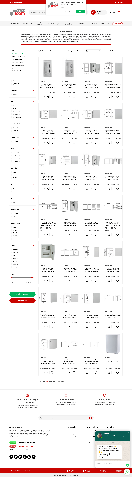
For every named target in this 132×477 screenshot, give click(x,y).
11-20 (15, 230)
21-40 (15, 108)
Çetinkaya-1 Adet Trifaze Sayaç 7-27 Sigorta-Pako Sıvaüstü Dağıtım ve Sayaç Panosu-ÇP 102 (48, 131)
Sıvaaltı (15, 128)
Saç (14, 216)
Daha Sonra (69, 11)
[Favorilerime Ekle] (52, 96)
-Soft (55, 475)
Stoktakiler (43, 50)
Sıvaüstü (16, 131)
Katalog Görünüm (115, 51)
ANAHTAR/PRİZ (72, 434)
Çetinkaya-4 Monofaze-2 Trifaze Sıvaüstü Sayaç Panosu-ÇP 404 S (113, 223)
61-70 (15, 239)
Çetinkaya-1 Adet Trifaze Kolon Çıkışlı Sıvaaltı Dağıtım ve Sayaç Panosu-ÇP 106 (48, 177)
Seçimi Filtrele (22, 294)
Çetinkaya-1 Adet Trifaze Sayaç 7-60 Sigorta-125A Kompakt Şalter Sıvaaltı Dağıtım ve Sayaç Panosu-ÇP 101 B (48, 361)
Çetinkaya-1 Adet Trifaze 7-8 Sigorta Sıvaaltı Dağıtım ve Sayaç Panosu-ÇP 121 (91, 177)
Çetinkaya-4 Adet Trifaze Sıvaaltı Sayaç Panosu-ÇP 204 (70, 269)
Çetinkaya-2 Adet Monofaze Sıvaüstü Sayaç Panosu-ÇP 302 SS (70, 361)
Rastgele (71, 51)
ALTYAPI (51, 24)
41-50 (15, 236)
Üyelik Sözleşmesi (92, 443)
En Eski (78, 51)
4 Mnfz (15, 264)
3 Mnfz (15, 250)
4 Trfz (15, 267)
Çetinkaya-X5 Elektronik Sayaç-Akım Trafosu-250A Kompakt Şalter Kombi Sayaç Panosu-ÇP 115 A (91, 315)
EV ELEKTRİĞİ (40, 24)
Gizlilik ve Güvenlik (92, 452)
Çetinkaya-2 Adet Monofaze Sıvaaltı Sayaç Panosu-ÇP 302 (113, 315)
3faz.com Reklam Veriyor (94, 434)
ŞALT (59, 24)
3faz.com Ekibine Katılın (94, 437)
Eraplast (16, 81)
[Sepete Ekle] (43, 96)
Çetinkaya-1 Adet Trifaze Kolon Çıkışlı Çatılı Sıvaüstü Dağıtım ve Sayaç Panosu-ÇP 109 (91, 85)
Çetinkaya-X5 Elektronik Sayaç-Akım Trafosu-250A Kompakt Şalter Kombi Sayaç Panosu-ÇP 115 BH (113, 85)
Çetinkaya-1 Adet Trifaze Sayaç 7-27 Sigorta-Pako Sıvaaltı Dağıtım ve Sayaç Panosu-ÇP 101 (113, 269)
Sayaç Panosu (17, 53)
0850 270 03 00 (17, 2)
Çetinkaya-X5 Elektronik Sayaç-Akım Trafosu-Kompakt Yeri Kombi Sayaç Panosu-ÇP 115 (48, 315)
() (114, 12)
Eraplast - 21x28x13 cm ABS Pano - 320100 (113, 360)
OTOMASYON (28, 24)
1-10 (14, 227)
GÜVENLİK (80, 24)
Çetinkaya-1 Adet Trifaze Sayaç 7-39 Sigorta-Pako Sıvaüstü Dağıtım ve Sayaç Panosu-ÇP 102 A (91, 131)
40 (14, 189)
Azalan (65, 51)
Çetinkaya (17, 84)
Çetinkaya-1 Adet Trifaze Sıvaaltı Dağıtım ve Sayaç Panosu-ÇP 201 (91, 269)
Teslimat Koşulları (92, 431)
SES (88, 24)
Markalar (117, 24)
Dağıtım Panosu (18, 56)
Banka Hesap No (91, 440)
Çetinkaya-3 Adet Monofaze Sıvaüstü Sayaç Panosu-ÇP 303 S (91, 361)
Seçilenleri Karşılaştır (94, 50)
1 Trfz (15, 255)
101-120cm (17, 117)
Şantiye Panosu (18, 65)
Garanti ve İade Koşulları (94, 449)
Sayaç (15, 94)
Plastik (15, 141)
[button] (128, 433)
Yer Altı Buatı (17, 59)
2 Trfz (15, 261)
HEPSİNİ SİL (22, 300)
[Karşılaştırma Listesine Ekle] (48, 96)
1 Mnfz (15, 252)
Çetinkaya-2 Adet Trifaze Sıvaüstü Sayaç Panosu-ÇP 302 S (69, 131)
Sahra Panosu (17, 62)
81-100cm (16, 161)
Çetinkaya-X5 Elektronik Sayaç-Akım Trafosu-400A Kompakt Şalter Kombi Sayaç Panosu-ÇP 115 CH (113, 131)
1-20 (14, 105)
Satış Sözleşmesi (91, 446)
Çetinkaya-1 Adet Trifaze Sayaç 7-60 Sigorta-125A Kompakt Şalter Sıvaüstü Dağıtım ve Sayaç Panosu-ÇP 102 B (69, 177)
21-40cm (16, 175)
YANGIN (69, 449)
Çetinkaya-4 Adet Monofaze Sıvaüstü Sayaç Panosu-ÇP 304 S (91, 223)
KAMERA (70, 446)
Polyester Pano (18, 71)
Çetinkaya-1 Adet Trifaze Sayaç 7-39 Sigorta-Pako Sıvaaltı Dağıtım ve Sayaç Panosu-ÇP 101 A (69, 315)
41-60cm (16, 111)
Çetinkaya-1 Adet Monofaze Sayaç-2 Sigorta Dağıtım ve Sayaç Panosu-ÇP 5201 (48, 269)
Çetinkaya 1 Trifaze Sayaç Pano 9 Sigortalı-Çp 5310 (69, 85)
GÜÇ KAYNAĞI (68, 24)
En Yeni (52, 51)
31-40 (15, 233)
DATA (102, 24)
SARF (109, 24)
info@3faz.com (118, 2)
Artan (58, 51)
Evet (80, 11)
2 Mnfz (15, 258)
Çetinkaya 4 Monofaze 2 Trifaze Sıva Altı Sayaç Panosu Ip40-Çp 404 (48, 223)
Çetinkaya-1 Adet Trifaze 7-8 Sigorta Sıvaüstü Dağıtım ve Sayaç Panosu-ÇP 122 (70, 223)
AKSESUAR (70, 461)
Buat (14, 68)
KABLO (69, 455)
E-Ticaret (60, 475)
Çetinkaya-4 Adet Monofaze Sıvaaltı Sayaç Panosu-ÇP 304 (113, 177)
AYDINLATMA (14, 24)
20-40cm (16, 152)
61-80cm (16, 114)
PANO (94, 24)
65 (14, 192)
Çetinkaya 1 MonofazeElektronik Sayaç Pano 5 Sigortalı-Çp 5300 (47, 85)
